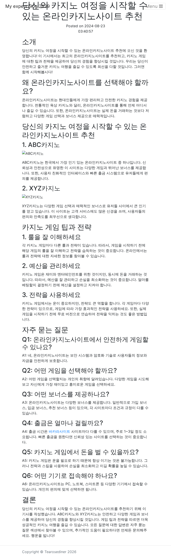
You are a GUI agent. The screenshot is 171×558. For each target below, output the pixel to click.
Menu (152, 6)
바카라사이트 (59, 431)
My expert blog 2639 (27, 6)
